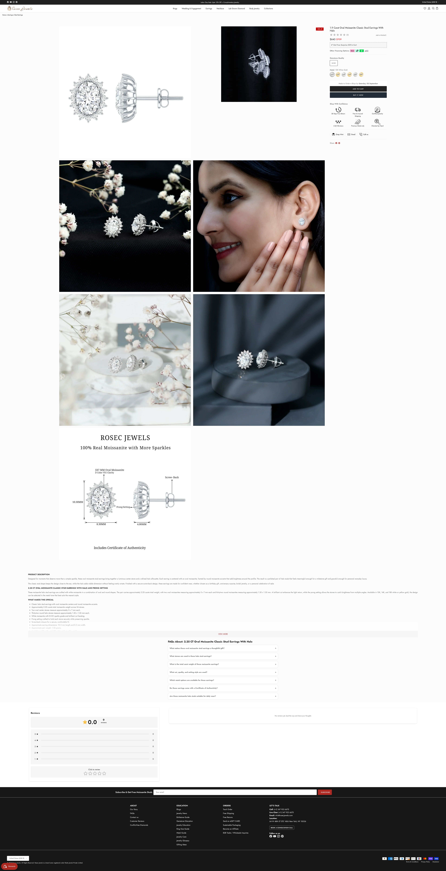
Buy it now (358, 95)
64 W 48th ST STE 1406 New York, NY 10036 (287, 821)
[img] (338, 34)
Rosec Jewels (16, 863)
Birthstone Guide (183, 817)
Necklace (220, 8)
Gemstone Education (185, 821)
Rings (175, 8)
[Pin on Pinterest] (339, 143)
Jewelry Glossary (183, 840)
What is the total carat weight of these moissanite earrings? (194, 664)
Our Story (134, 809)
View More (223, 634)
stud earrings (18, 15)
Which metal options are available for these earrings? (192, 680)
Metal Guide (181, 832)
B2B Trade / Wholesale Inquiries (235, 832)
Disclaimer (436, 862)
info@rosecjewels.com (284, 815)
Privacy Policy (425, 862)
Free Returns (228, 817)
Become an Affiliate (230, 829)
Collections (268, 8)
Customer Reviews (137, 821)
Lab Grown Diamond (237, 8)
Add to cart (358, 89)
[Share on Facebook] (336, 143)
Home (4, 15)
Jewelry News (182, 813)
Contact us (134, 817)
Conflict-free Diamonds (139, 825)
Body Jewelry (254, 8)
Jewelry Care (181, 836)
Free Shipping (228, 813)
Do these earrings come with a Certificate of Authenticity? (194, 688)
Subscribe (325, 792)
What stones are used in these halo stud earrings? (191, 656)
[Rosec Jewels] (20, 8)
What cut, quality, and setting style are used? (188, 672)
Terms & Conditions (412, 862)
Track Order (227, 809)
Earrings (209, 8)
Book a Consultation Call (282, 828)
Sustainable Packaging (232, 825)
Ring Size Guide (183, 829)
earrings (10, 15)
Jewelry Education (183, 825)
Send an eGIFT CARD (231, 821)
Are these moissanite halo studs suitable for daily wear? (193, 696)
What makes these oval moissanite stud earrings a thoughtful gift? (197, 648)
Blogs (179, 809)
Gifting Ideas (182, 844)
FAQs (132, 813)
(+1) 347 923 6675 (281, 809)
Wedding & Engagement (191, 8)
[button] (425, 8)
